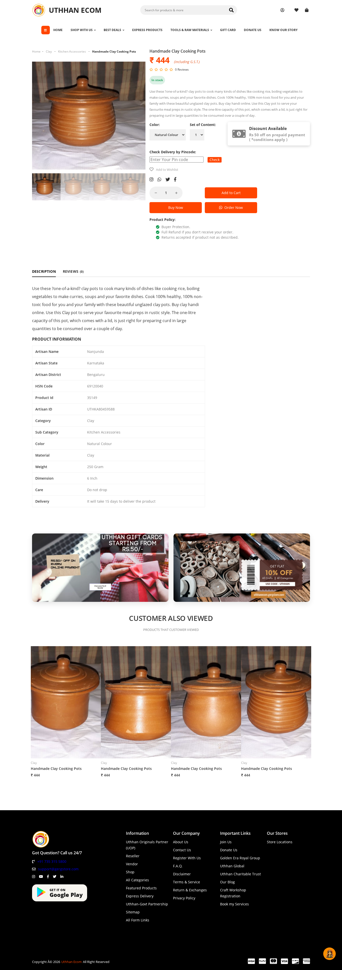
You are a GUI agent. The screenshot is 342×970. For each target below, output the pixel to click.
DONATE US (252, 30)
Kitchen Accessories (72, 51)
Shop (130, 872)
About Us (180, 842)
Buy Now (175, 207)
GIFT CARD (228, 30)
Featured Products (141, 888)
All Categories (137, 880)
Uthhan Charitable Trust (240, 874)
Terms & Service (186, 882)
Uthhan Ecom (71, 961)
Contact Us (182, 850)
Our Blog (227, 882)
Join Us (226, 842)
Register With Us (187, 858)
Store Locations (279, 842)
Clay (49, 51)
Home (36, 51)
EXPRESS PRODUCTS (147, 30)
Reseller (132, 856)
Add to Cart (231, 192)
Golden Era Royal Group (240, 858)
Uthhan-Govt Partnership (147, 904)
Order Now (232, 207)
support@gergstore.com (58, 869)
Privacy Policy (184, 898)
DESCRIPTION (44, 271)
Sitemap (133, 912)
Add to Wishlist (167, 169)
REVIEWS (73, 271)
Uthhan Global (232, 866)
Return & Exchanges (190, 890)
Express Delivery (139, 896)
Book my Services (234, 904)
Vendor (132, 864)
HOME (58, 30)
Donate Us (228, 850)
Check (215, 159)
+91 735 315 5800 (51, 861)
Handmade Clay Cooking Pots (114, 51)
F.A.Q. (178, 866)
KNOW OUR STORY (283, 30)
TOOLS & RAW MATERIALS (189, 30)
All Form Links (137, 920)
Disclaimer (182, 874)
